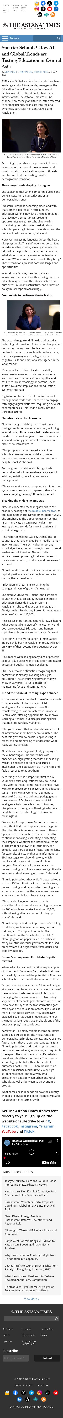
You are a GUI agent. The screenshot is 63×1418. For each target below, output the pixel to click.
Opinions (7, 1341)
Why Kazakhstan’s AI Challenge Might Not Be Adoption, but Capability (30, 1256)
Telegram (46, 1126)
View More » (31, 1299)
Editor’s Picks (41, 72)
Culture (6, 1335)
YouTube (9, 1131)
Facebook (10, 1126)
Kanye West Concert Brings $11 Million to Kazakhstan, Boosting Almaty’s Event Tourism (30, 1244)
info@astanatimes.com (39, 1406)
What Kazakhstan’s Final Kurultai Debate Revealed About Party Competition (29, 1278)
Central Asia (26, 72)
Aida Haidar (11, 72)
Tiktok (29, 1131)
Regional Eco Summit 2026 (29, 1342)
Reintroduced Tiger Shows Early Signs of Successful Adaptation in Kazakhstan (29, 1288)
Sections (15, 38)
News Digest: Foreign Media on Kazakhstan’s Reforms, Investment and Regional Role (28, 1219)
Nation (44, 1335)
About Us (42, 1385)
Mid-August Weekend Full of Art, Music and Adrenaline (31, 1232)
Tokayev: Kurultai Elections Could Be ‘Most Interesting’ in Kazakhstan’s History (30, 1182)
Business (26, 1329)
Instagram (28, 1126)
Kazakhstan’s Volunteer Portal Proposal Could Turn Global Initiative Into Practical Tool (30, 1205)
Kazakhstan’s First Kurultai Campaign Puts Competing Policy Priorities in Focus (30, 1193)
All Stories (8, 1329)
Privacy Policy (24, 1385)
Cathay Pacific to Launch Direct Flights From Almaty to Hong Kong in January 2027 (31, 1267)
